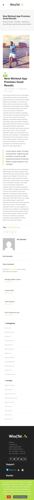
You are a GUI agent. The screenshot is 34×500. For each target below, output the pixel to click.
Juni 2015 (7, 410)
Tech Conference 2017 (12, 312)
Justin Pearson (9, 301)
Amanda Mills (9, 290)
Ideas (6, 336)
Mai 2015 (7, 415)
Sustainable (8, 361)
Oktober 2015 (9, 394)
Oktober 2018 (9, 385)
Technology (8, 366)
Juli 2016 (7, 389)
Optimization (8, 357)
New (18, 227)
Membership (8, 349)
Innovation (8, 340)
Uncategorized (9, 374)
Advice (7, 328)
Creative (9, 227)
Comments (9, 91)
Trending (17, 22)
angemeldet (13, 269)
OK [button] (9, 497)
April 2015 (8, 419)
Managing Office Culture (13, 279)
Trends (7, 370)
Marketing (25, 22)
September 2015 (10, 398)
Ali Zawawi (11, 89)
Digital (15, 227)
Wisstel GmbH (8, 22)
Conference (8, 332)
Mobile (7, 353)
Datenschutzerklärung (20, 497)
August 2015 (8, 402)
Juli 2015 (7, 406)
